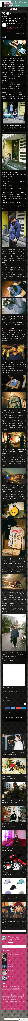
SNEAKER (6, 997)
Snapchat (21, 986)
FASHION (6, 13)
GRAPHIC (6, 999)
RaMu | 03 (10, 976)
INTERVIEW (15, 999)
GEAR (21, 997)
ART (11, 990)
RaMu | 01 (10, 964)
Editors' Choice (7, 1003)
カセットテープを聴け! (8, 1006)
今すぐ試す (17, 5)
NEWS (5, 986)
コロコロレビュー (20, 1006)
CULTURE (13, 1001)
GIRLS (5, 1001)
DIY (14, 995)
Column (22, 1001)
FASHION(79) (4, 700)
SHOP (20, 995)
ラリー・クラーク (7, 328)
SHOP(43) (9, 700)
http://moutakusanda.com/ (13, 28)
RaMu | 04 (10, 970)
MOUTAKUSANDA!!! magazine (15, 23)
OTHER (16, 1008)
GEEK (14, 997)
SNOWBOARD (6, 995)
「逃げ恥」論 (17, 1003)
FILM (17, 990)
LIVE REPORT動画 (7, 1008)
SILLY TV (12, 986)
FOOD (5, 990)
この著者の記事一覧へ (20, 33)
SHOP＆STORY (7, 988)
